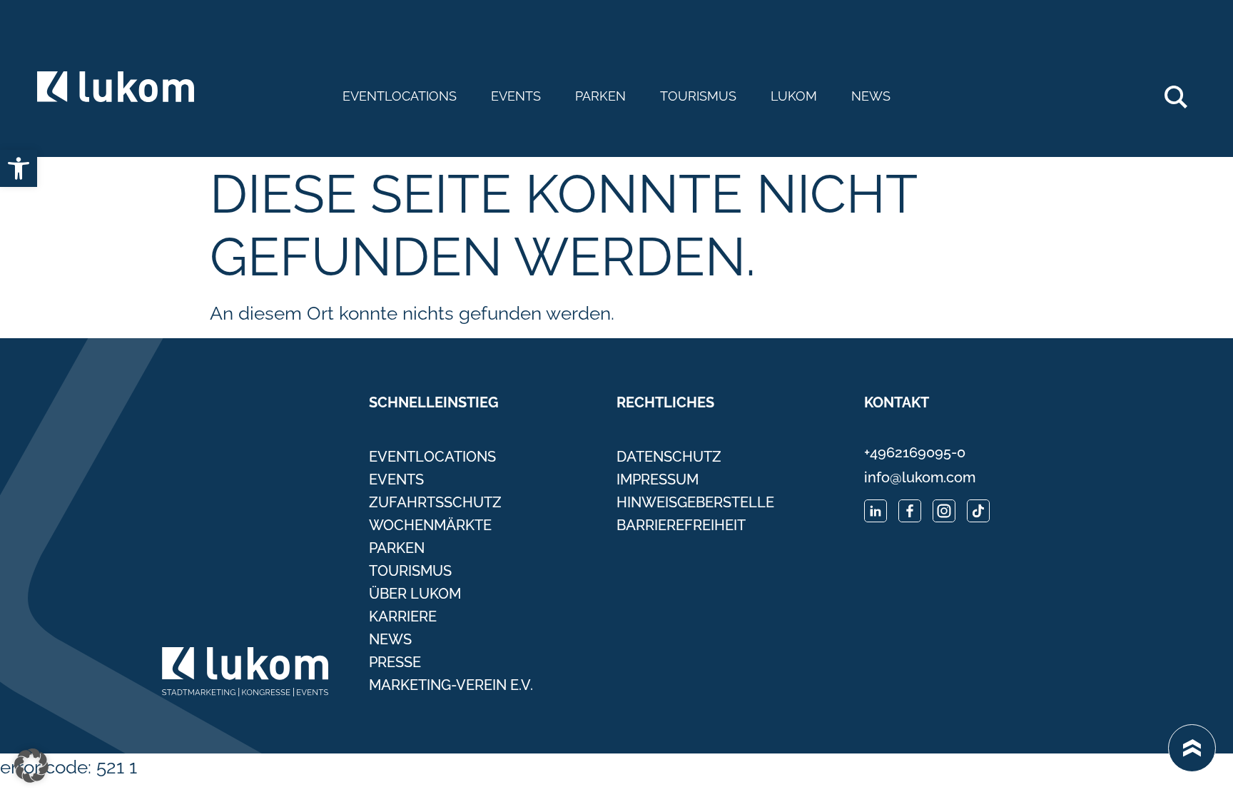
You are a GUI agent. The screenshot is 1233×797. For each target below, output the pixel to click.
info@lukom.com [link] (919, 477)
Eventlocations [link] (399, 96)
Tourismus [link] (698, 96)
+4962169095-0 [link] (914, 452)
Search (1183, 91)
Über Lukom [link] (415, 593)
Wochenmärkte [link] (430, 525)
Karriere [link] (403, 616)
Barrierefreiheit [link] (681, 525)
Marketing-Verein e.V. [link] (451, 685)
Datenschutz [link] (668, 456)
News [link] (870, 96)
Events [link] (516, 96)
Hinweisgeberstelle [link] (695, 502)
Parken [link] (600, 96)
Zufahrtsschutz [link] (435, 502)
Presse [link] (395, 662)
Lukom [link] (794, 96)
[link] (18, 168)
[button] (31, 765)
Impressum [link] (657, 479)
